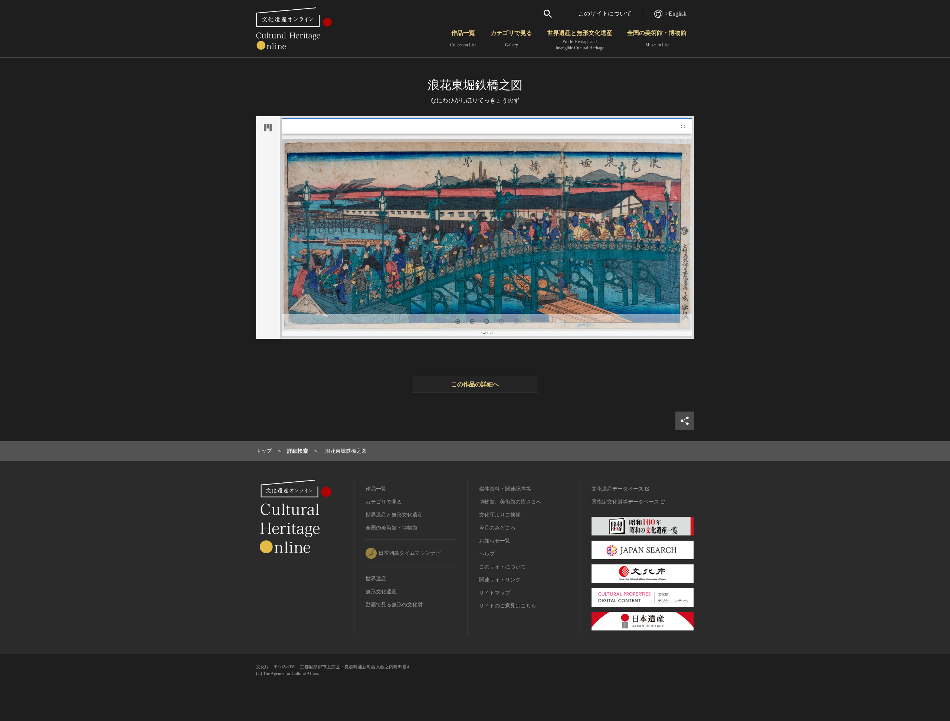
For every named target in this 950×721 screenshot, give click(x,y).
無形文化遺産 (381, 591)
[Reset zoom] (486, 321)
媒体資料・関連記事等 (505, 489)
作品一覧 (463, 38)
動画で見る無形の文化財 (394, 604)
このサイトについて (605, 13)
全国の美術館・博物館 (657, 38)
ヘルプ (487, 554)
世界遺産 (376, 578)
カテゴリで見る (511, 38)
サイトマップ (494, 593)
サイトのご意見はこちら (507, 606)
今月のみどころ (497, 528)
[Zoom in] (458, 321)
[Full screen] (683, 126)
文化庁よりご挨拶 (500, 515)
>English (676, 13)
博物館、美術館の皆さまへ (510, 502)
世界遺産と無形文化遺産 (579, 40)
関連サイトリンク (500, 580)
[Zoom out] (472, 321)
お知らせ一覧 (494, 541)
